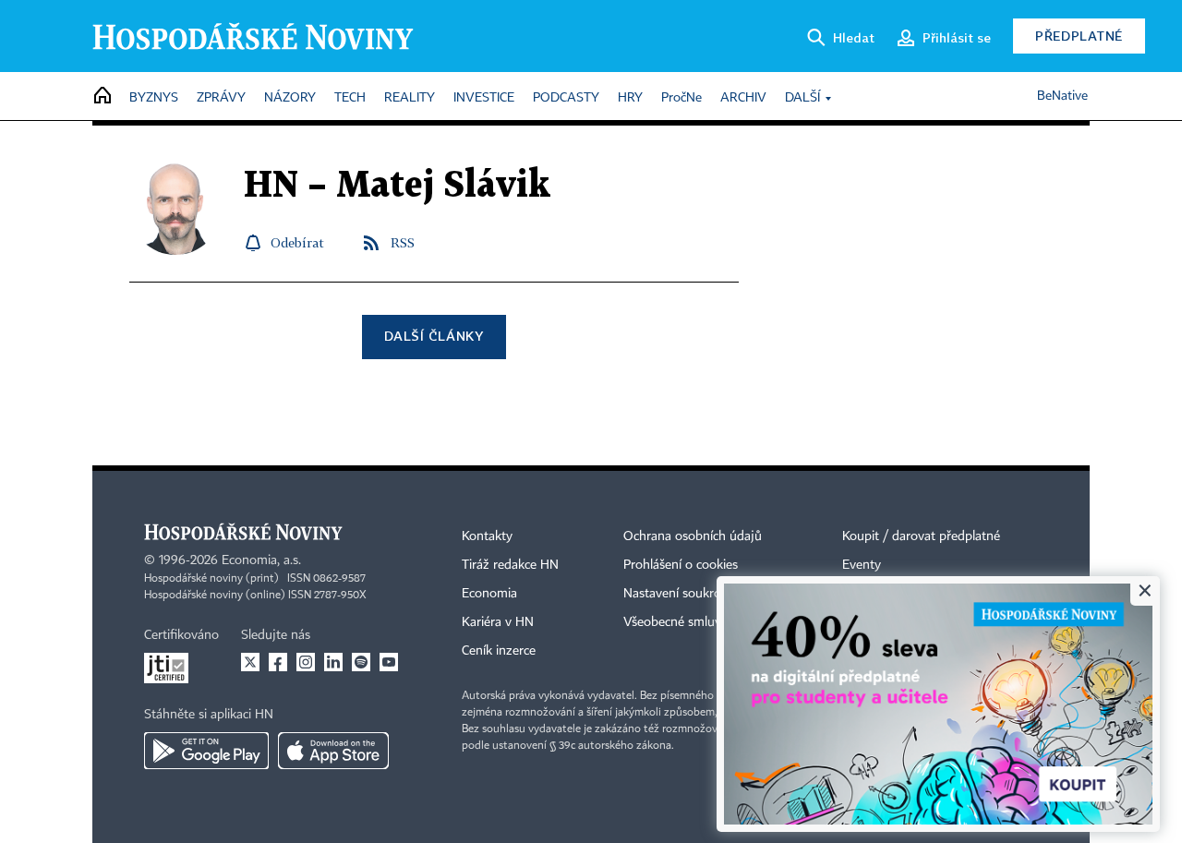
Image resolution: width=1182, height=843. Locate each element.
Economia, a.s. (261, 560)
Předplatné (1079, 35)
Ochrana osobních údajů (692, 536)
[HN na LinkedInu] (333, 662)
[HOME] (102, 96)
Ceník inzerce (499, 650)
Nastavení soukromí (679, 593)
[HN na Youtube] (389, 662)
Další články (433, 335)
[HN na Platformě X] (250, 662)
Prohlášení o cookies (680, 565)
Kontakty (487, 536)
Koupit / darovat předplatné (921, 536)
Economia (489, 593)
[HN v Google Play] (206, 750)
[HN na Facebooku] (278, 662)
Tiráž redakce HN (510, 565)
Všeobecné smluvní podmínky (707, 622)
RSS (403, 242)
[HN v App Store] (333, 750)
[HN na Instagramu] (305, 662)
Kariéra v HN (498, 622)
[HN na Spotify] (361, 662)
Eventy (861, 565)
